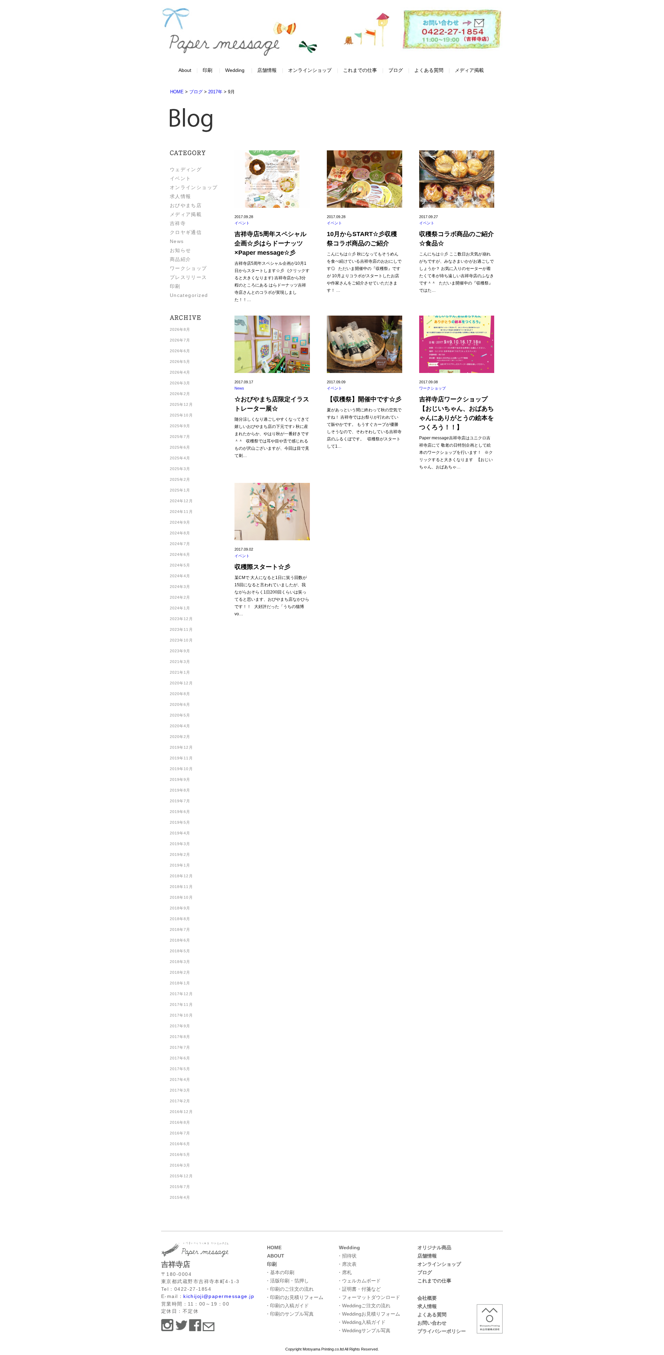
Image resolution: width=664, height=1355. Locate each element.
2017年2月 (180, 1101)
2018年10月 (181, 897)
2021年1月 (180, 672)
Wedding (235, 70)
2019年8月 (180, 790)
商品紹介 (180, 259)
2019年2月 (180, 854)
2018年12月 (181, 876)
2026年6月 (180, 351)
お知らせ (180, 250)
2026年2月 (180, 394)
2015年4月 (180, 1197)
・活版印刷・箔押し (287, 1280)
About (184, 70)
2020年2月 (180, 737)
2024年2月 (180, 597)
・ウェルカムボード (359, 1280)
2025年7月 (180, 436)
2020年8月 (180, 694)
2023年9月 (180, 651)
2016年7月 (180, 1133)
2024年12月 (181, 501)
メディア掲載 (469, 70)
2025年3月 (180, 469)
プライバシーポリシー (441, 1331)
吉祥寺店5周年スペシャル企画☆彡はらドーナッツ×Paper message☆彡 (270, 243)
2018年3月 (180, 962)
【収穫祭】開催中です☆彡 (364, 399)
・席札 (344, 1272)
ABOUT (275, 1256)
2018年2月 (180, 972)
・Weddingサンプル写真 (363, 1330)
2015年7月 (180, 1187)
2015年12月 (181, 1176)
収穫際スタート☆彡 (262, 566)
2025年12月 (181, 404)
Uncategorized (189, 295)
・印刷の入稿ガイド (287, 1305)
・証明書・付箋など (359, 1289)
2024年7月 (180, 544)
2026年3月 (180, 383)
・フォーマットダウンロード (368, 1297)
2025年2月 (180, 479)
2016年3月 (180, 1165)
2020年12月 (181, 683)
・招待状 (347, 1256)
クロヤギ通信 (186, 232)
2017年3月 (180, 1090)
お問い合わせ (431, 1323)
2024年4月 (180, 576)
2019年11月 (181, 758)
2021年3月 (180, 662)
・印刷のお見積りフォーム (294, 1297)
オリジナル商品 (434, 1247)
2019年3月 (180, 844)
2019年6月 (180, 812)
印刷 (207, 70)
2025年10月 (181, 415)
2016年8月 (180, 1122)
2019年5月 (180, 822)
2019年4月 (180, 833)
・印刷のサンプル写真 (289, 1314)
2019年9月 (180, 779)
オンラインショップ (310, 70)
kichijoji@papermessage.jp (218, 1296)
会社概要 (427, 1298)
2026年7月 (180, 340)
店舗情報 (267, 70)
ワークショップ (188, 268)
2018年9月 (180, 908)
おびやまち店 (186, 205)
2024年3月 (180, 587)
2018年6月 (180, 940)
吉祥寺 (178, 223)
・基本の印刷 (279, 1272)
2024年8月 (180, 533)
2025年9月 (180, 426)
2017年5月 (180, 1069)
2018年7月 (180, 929)
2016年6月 (180, 1144)
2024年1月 (180, 608)
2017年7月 (180, 1047)
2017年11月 (181, 1004)
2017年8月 (180, 1037)
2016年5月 (180, 1154)
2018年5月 (180, 951)
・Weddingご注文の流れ (363, 1305)
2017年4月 (180, 1079)
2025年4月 (180, 458)
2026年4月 (180, 372)
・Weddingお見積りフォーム (368, 1314)
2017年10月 (181, 1015)
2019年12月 (181, 747)
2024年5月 (180, 565)
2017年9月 (180, 1026)
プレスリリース (188, 277)
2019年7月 (180, 801)
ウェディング (186, 169)
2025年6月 (180, 447)
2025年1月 (180, 490)
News (177, 241)
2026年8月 (180, 329)
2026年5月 (180, 361)
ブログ (395, 70)
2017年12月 (181, 994)
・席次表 (347, 1264)
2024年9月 (180, 522)
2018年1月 (180, 983)
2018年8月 (180, 919)
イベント (180, 178)
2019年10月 (181, 769)
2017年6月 (180, 1058)
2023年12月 (181, 619)
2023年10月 (181, 640)
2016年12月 (181, 1112)
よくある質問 (428, 70)
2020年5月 (180, 715)
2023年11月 (181, 629)
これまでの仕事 (360, 70)
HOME (274, 1247)
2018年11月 (181, 887)
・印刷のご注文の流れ (289, 1289)
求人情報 (180, 196)
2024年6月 (180, 554)
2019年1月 (180, 865)
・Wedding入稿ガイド (361, 1322)
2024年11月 (181, 512)
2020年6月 (180, 704)
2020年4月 (180, 726)
